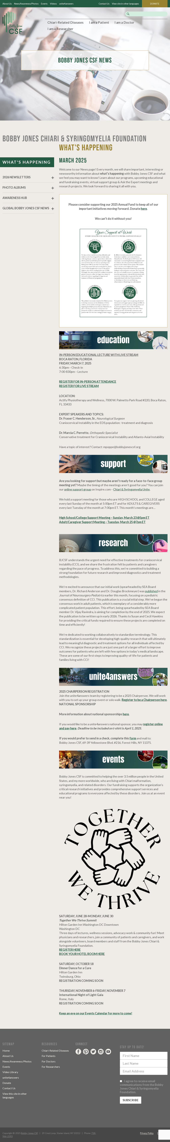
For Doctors (48, 1061)
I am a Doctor (124, 22)
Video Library (10, 1072)
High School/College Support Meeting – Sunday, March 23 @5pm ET (104, 517)
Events (44, 3)
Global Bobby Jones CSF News (25, 208)
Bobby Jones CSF (29, 1133)
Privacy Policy (147, 1133)
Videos (53, 3)
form (132, 738)
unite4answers (66, 3)
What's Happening (26, 162)
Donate (6, 1082)
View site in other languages (125, 3)
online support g (74, 489)
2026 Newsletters (16, 177)
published (151, 591)
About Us (7, 3)
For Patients (48, 1055)
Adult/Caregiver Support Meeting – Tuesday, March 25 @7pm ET (102, 522)
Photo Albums (14, 187)
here (144, 208)
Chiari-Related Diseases (65, 22)
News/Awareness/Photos (26, 3)
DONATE (154, 3)
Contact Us (104, 3)
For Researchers (51, 1066)
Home (6, 1050)
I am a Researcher (60, 29)
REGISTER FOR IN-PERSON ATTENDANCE (87, 381)
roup (88, 489)
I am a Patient (99, 22)
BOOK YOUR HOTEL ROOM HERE (82, 954)
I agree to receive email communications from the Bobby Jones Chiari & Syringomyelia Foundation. (141, 1086)
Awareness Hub (14, 198)
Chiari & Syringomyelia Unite (131, 489)
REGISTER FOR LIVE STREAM (79, 386)
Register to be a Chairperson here (144, 700)
